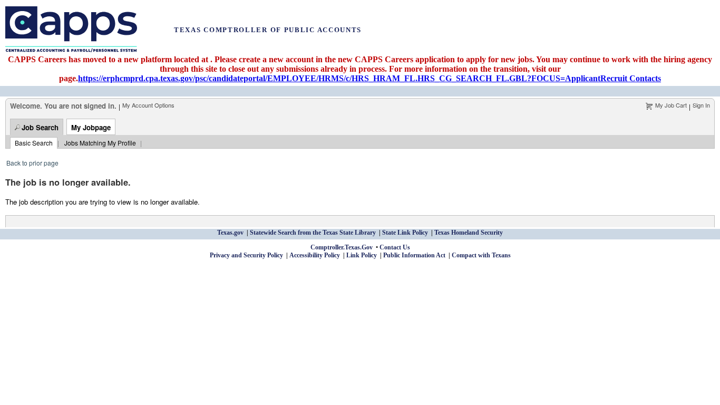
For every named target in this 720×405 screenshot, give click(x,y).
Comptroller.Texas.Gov (341, 247)
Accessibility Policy (314, 255)
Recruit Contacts (630, 78)
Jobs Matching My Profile (100, 142)
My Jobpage (91, 127)
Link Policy (361, 255)
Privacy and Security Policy (246, 255)
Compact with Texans (481, 255)
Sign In (701, 105)
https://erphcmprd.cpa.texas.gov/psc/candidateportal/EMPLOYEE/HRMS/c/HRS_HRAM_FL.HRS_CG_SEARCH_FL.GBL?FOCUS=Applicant (339, 78)
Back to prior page (32, 162)
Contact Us (395, 247)
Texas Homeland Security (468, 232)
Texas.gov (230, 232)
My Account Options (148, 105)
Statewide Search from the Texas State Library (313, 232)
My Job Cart (671, 105)
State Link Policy (405, 232)
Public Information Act (414, 255)
